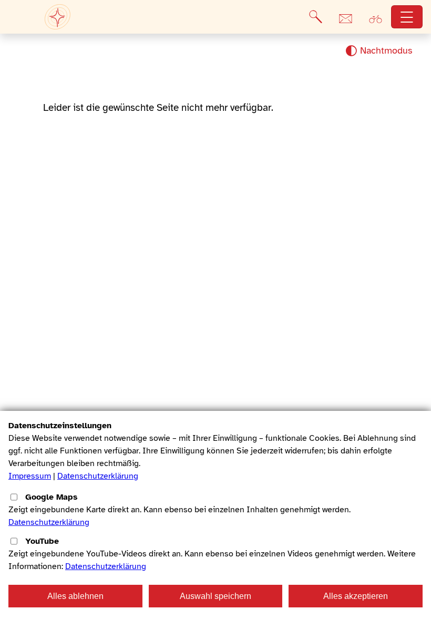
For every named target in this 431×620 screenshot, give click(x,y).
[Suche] (316, 17)
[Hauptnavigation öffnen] (407, 17)
